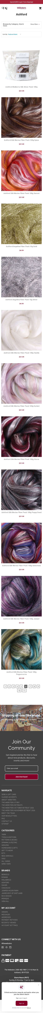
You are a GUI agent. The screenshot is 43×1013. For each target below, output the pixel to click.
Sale (3, 858)
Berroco (5, 874)
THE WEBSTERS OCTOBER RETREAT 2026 (18, 808)
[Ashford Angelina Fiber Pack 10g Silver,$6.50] (21, 277)
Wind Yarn (6, 864)
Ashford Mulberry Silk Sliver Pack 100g (21, 87)
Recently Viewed (9, 923)
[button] (21, 24)
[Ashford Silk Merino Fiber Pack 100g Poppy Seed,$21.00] (21, 489)
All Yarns (6, 861)
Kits (3, 853)
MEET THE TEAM (8, 813)
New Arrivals (7, 856)
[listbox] (15, 34)
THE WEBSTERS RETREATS (12, 805)
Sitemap (5, 824)
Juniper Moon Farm (10, 891)
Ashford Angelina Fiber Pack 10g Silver (22, 300)
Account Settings (10, 925)
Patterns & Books (9, 840)
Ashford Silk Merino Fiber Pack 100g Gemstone (21, 566)
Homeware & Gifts (10, 848)
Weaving (5, 845)
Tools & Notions (9, 837)
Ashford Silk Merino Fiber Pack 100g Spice (21, 140)
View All (5, 901)
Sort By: (5, 34)
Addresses (6, 917)
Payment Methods (10, 920)
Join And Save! (22, 777)
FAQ (3, 818)
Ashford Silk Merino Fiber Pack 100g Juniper (21, 619)
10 (19, 690)
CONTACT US (7, 821)
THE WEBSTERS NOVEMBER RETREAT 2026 (18, 810)
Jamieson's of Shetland (12, 893)
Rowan (5, 877)
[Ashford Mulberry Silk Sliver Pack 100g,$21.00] (21, 64)
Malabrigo (6, 880)
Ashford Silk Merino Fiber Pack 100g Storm (21, 459)
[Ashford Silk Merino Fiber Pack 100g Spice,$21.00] (21, 117)
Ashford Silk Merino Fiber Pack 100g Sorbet (21, 406)
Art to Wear (7, 850)
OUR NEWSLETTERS (9, 816)
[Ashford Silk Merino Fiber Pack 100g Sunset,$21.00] (21, 170)
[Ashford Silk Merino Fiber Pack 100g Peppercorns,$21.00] (21, 649)
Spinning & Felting (9, 842)
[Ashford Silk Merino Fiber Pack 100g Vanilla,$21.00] (21, 330)
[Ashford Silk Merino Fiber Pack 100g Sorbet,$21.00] (21, 383)
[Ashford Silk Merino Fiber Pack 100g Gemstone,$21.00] (21, 543)
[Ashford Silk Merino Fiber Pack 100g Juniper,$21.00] (21, 596)
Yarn (4, 834)
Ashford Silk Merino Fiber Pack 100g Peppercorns (21, 673)
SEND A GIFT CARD (9, 794)
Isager (4, 885)
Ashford (5, 882)
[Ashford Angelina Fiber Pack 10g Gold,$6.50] (21, 224)
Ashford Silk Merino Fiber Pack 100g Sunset (22, 193)
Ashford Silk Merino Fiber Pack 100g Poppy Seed (22, 512)
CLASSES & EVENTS (9, 797)
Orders (5, 912)
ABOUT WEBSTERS (9, 800)
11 (24, 690)
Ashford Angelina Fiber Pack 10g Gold (21, 246)
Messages (6, 914)
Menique (5, 898)
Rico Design (6, 896)
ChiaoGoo (6, 888)
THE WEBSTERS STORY (11, 802)
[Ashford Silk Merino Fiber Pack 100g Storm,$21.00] (21, 436)
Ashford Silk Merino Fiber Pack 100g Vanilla (21, 353)
